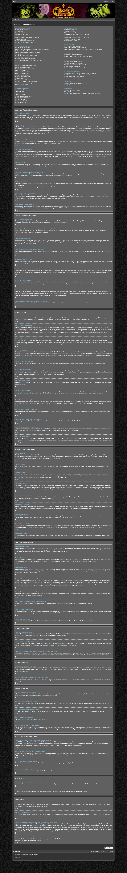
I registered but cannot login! (22, 34)
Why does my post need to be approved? (25, 83)
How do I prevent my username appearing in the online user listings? (32, 49)
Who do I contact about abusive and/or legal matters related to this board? (83, 93)
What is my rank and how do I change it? (25, 58)
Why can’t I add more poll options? (23, 72)
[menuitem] (15, 1)
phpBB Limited (60, 804)
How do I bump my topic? (21, 84)
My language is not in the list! (22, 54)
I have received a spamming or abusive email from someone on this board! (83, 49)
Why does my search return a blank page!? (75, 64)
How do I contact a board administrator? (74, 95)
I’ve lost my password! (20, 39)
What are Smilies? (19, 93)
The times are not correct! (21, 51)
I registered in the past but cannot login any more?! (27, 37)
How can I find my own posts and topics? (74, 68)
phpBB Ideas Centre (87, 814)
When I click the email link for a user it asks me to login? (29, 60)
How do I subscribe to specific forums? (74, 76)
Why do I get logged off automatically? (24, 40)
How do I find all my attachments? (72, 85)
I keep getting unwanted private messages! (75, 47)
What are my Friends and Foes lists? (73, 54)
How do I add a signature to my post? (24, 68)
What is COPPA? (19, 31)
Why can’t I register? (20, 33)
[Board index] (63, 9)
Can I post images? (20, 94)
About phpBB (35, 806)
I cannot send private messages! (72, 46)
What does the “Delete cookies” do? (24, 42)
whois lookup (32, 825)
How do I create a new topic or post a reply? (26, 65)
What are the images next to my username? (26, 55)
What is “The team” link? (70, 40)
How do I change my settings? (22, 47)
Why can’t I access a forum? (22, 75)
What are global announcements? (23, 96)
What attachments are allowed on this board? (75, 83)
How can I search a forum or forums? (73, 61)
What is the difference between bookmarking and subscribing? (80, 73)
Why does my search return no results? (74, 63)
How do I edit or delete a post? (22, 67)
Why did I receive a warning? (22, 78)
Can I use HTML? (19, 91)
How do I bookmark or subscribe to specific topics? (77, 74)
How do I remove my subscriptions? (73, 78)
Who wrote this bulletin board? (72, 90)
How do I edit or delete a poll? (22, 73)
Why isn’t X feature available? (71, 92)
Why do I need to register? (21, 29)
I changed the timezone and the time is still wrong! (27, 52)
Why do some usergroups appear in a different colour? (78, 37)
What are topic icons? (20, 102)
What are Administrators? (70, 29)
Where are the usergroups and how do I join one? (76, 34)
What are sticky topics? (20, 99)
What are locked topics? (21, 101)
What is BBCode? (19, 90)
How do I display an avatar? (22, 57)
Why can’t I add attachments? (22, 76)
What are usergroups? (70, 33)
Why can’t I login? (19, 36)
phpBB (82, 263)
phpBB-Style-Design (32, 855)
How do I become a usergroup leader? (74, 36)
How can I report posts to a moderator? (24, 80)
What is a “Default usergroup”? (72, 39)
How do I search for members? (72, 66)
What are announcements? (22, 97)
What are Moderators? (70, 31)
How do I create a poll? (20, 70)
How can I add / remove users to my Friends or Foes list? (78, 56)
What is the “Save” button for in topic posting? (26, 81)
